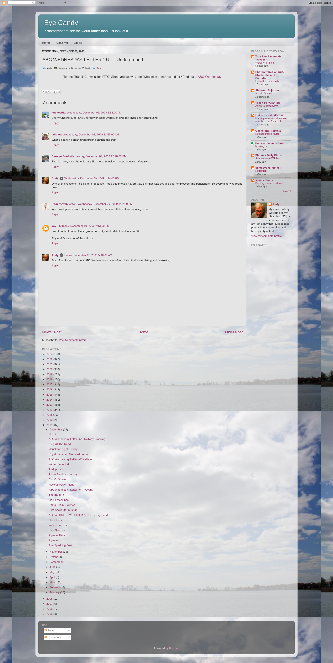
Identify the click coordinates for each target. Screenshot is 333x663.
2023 (49, 354)
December (56, 429)
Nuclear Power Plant (61, 484)
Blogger (173, 648)
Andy (55, 178)
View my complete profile (266, 235)
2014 (49, 399)
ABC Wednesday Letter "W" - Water (70, 459)
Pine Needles (57, 530)
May (53, 572)
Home (46, 42)
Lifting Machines (59, 499)
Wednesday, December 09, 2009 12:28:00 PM (98, 156)
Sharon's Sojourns (267, 90)
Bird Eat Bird (56, 494)
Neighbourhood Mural (267, 133)
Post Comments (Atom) (73, 340)
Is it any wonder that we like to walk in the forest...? (271, 120)
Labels (78, 42)
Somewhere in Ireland (269, 143)
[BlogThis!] (48, 92)
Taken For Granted (267, 102)
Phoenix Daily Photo (268, 155)
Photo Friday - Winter (62, 504)
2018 (49, 379)
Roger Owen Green (64, 204)
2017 (49, 384)
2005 (49, 614)
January (55, 592)
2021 (49, 364)
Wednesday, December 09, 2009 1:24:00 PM (91, 178)
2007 (49, 603)
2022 (49, 359)
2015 (49, 394)
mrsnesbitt (59, 112)
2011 (49, 414)
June (53, 567)
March (54, 582)
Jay (54, 225)
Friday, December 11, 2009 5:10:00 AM (88, 255)
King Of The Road (60, 444)
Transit (100, 68)
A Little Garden (263, 93)
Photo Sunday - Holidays (64, 474)
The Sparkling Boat (60, 545)
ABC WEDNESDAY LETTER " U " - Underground (78, 515)
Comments (54, 637)
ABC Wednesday (209, 76)
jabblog (57, 134)
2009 (49, 425)
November (56, 551)
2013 (49, 404)
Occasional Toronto (268, 130)
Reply (55, 123)
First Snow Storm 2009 (63, 509)
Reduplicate (56, 469)
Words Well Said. (265, 62)
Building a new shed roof (269, 183)
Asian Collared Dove (266, 105)
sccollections (264, 180)
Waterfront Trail (58, 525)
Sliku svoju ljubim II (268, 167)
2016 (49, 389)
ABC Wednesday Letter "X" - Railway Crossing (77, 439)
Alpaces (53, 540)
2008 (49, 598)
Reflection (261, 170)
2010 (49, 419)
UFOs (52, 434)
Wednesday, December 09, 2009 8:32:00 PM (105, 204)
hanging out (261, 146)
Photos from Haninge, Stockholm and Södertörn (269, 75)
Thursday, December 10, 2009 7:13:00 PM (83, 225)
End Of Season (58, 479)
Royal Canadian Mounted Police (68, 454)
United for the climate (267, 81)
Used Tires (55, 520)
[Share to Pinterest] (59, 92)
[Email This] (44, 92)
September (57, 561)
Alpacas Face (57, 535)
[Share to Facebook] (55, 92)
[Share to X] (51, 92)
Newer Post (51, 332)
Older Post (234, 332)
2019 (49, 374)
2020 (49, 369)
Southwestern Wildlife (267, 158)
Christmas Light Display (63, 449)
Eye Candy (61, 23)
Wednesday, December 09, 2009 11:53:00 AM (91, 134)
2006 (49, 609)
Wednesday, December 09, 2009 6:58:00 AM (94, 112)
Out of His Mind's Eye (269, 115)
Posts (50, 630)
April (53, 577)
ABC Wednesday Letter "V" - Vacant (70, 489)
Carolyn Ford (60, 156)
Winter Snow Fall (59, 464)
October (55, 556)
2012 (49, 409)
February (55, 587)
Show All (287, 191)
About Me (62, 42)
